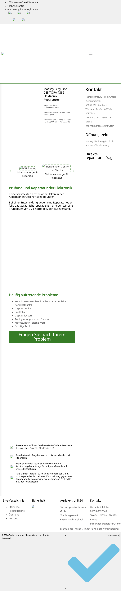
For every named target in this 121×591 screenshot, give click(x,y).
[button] (91, 53)
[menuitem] (10, 13)
